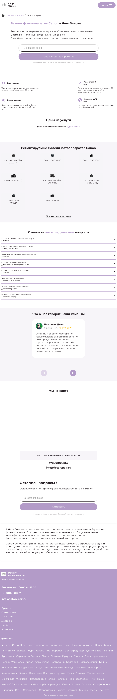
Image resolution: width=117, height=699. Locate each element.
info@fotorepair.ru (58, 467)
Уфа (48, 650)
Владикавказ (26, 667)
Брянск (103, 662)
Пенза (66, 684)
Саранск (87, 684)
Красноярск (100, 656)
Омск (87, 656)
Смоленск (7, 690)
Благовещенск (88, 662)
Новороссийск (29, 684)
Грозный (81, 667)
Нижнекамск (97, 679)
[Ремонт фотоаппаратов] (3, 574)
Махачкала (7, 679)
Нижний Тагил (10, 684)
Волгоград (71, 650)
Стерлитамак (47, 690)
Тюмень (56, 656)
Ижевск (96, 650)
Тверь (93, 690)
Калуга (23, 673)
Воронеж (57, 650)
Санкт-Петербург (22, 645)
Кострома (49, 673)
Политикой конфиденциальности (71, 62)
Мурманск (22, 679)
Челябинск (8, 650)
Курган (61, 673)
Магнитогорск (95, 673)
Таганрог (71, 690)
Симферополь (102, 684)
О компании (8, 612)
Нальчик (62, 679)
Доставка (7, 621)
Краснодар (41, 645)
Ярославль (7, 656)
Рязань (75, 684)
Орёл (43, 684)
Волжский (56, 667)
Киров (29, 662)
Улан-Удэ (103, 690)
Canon (20, 15)
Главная (10, 15)
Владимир (42, 667)
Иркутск (67, 656)
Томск (45, 656)
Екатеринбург (25, 650)
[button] (73, 373)
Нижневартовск (78, 679)
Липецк (80, 673)
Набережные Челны (42, 679)
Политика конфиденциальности (58, 695)
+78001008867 (58, 463)
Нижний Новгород (82, 645)
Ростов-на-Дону (59, 645)
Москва (5, 645)
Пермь (5, 662)
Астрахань (58, 662)
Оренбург (54, 684)
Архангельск (42, 662)
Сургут (61, 690)
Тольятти (107, 650)
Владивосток (9, 667)
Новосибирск (103, 645)
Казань (40, 650)
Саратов (21, 656)
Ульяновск (17, 662)
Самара (78, 656)
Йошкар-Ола (95, 667)
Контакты (7, 629)
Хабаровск (34, 656)
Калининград (9, 673)
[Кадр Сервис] (3, 4)
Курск (70, 673)
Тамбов (83, 690)
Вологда (69, 667)
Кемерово (35, 673)
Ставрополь (30, 690)
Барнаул (84, 650)
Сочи (18, 690)
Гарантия (7, 616)
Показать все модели (58, 216)
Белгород (72, 662)
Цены (4, 625)
